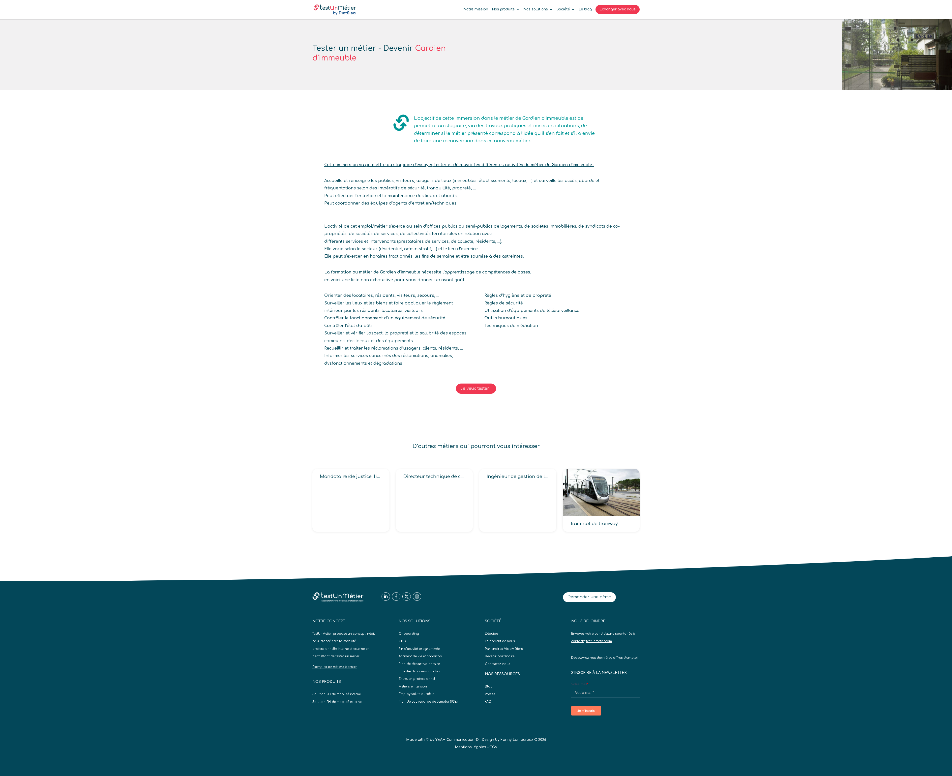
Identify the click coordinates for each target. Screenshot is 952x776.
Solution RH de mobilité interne (336, 694)
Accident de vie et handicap (420, 656)
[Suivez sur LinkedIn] (386, 596)
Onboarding (409, 633)
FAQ (488, 701)
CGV (493, 747)
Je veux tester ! (476, 388)
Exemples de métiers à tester (334, 667)
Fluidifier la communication (420, 671)
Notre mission (475, 9)
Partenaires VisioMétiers (504, 649)
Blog (489, 686)
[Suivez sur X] (406, 596)
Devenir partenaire (499, 656)
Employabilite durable (416, 694)
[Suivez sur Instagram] (417, 596)
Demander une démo (589, 597)
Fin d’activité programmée (419, 649)
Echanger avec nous (617, 9)
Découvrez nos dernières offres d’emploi (604, 657)
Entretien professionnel (417, 679)
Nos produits (503, 9)
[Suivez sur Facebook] (396, 596)
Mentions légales (470, 747)
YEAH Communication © (456, 740)
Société (563, 9)
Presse (490, 694)
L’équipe (491, 633)
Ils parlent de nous (500, 641)
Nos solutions (535, 9)
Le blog (585, 9)
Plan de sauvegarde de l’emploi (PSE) (428, 701)
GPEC (403, 641)
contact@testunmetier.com (591, 641)
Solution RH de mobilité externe (336, 702)
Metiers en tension (413, 686)
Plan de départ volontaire (419, 664)
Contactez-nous (497, 664)
